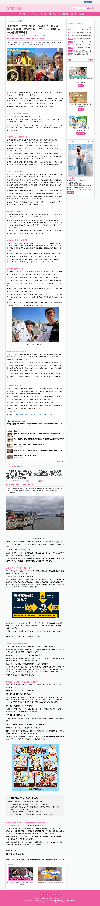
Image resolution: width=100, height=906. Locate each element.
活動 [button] (54, 14)
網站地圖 (37, 898)
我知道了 (88, 2)
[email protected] (21, 861)
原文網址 (24, 421)
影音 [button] (45, 14)
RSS (63, 898)
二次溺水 (24, 484)
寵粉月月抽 (81, 14)
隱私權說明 (68, 2)
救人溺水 (18, 484)
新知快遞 (19, 466)
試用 (50, 14)
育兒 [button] (24, 14)
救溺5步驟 (30, 484)
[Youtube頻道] (41, 894)
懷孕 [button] (19, 14)
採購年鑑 (73, 14)
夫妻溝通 (22, 38)
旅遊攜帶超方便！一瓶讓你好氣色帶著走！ (26, 456)
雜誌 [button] (59, 14)
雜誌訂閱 (70, 192)
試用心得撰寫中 (81, 133)
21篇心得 (81, 85)
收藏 (43, 35)
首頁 (9, 21)
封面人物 (34, 14)
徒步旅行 (42, 38)
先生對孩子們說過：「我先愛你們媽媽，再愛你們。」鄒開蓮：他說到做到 (34, 414)
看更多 (89, 27)
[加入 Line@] (52, 894)
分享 (27, 481)
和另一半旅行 (35, 38)
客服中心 (51, 898)
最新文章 (71, 24)
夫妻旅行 (28, 38)
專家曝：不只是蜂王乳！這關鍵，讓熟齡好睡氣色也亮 (29, 444)
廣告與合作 (58, 898)
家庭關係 (20, 21)
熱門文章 (79, 24)
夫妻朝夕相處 (15, 38)
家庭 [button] (29, 14)
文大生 (12, 484)
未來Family (17, 421)
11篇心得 (81, 109)
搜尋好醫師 (65, 14)
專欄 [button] (40, 14)
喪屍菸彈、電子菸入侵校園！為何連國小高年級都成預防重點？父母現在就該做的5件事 (38, 450)
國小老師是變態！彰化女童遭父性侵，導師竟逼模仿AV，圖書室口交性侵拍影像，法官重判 (39, 439)
